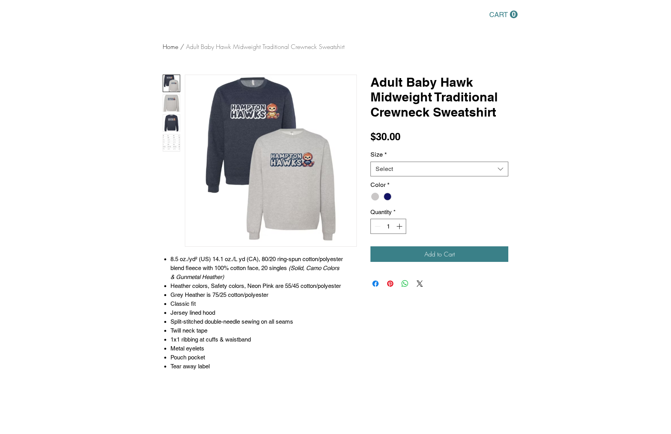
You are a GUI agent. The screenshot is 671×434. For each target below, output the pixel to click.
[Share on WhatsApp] (405, 283)
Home (170, 46)
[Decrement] (377, 226)
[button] (503, 14)
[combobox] (439, 169)
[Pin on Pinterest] (390, 283)
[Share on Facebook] (375, 283)
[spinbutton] (388, 226)
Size (378, 154)
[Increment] (400, 226)
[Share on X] (419, 283)
